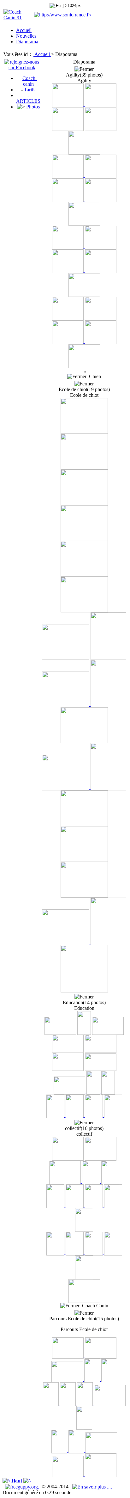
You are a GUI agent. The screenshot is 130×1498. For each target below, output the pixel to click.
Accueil (42, 54)
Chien (93, 376)
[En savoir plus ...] (92, 1486)
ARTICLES (28, 101)
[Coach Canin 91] (18, 17)
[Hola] (60, 1031)
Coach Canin (94, 1305)
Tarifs (29, 89)
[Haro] (100, 1050)
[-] (68, 104)
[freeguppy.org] (22, 1486)
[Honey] (56, 1115)
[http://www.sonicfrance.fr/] (62, 14)
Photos (33, 106)
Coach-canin (29, 81)
